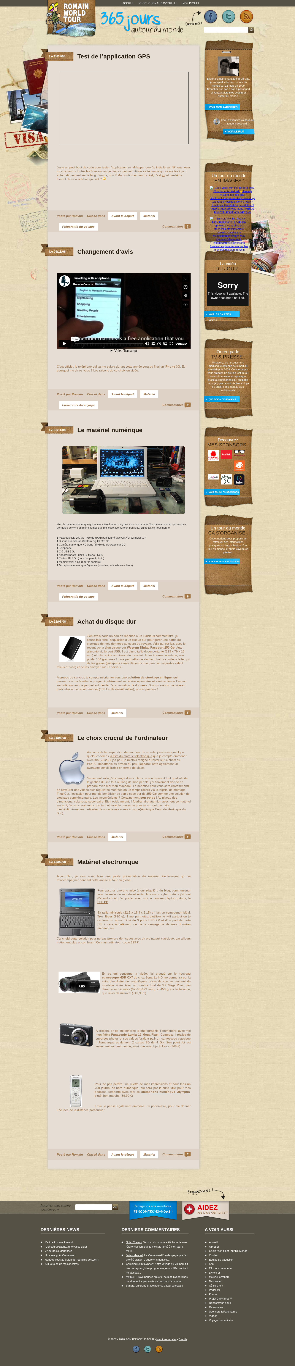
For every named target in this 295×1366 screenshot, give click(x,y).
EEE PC (102, 902)
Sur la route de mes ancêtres (62, 1264)
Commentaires (175, 226)
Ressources (216, 1307)
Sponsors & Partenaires (223, 1311)
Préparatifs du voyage (78, 226)
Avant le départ (122, 216)
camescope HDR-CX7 (117, 977)
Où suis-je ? (216, 1285)
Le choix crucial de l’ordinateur (122, 738)
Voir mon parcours (223, 107)
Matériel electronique (107, 862)
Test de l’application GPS (113, 56)
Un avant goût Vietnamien (60, 1255)
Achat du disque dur (106, 621)
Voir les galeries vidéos (220, 316)
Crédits (183, 1339)
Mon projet (190, 3)
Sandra (130, 1285)
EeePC (92, 763)
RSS (246, 17)
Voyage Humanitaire (221, 1320)
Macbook (125, 786)
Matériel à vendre (219, 1277)
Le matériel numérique (110, 430)
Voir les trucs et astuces (224, 561)
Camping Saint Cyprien (139, 1264)
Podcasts (214, 1290)
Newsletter (215, 1281)
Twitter (229, 17)
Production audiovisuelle (158, 3)
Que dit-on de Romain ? (222, 399)
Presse (213, 1294)
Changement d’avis (105, 251)
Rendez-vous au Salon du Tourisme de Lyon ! (71, 1259)
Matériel (149, 216)
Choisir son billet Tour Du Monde (228, 1251)
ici (163, 175)
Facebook (211, 17)
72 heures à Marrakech (58, 1251)
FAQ (211, 1264)
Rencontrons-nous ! (220, 1303)
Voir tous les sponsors (224, 492)
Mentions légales (166, 1339)
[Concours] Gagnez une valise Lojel (66, 1246)
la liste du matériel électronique (131, 756)
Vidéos (213, 1316)
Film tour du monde (220, 1268)
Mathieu (130, 1277)
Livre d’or (214, 1272)
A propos (214, 1246)
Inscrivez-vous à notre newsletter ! (56, 1207)
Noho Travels (134, 1242)
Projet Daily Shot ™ (220, 1298)
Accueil (128, 3)
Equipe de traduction (221, 1259)
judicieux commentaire (158, 636)
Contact (213, 1255)
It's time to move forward (59, 1242)
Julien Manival (134, 1255)
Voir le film (235, 131)
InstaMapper (136, 167)
